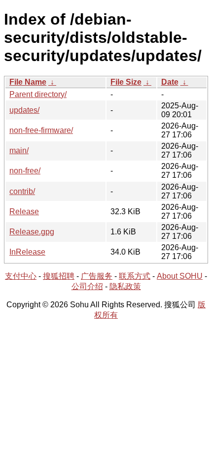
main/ (19, 150)
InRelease (27, 252)
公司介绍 (87, 286)
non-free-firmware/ (41, 130)
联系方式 (134, 276)
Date (169, 82)
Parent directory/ (38, 94)
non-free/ (24, 170)
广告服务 (96, 276)
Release (24, 211)
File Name (27, 82)
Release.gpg (31, 232)
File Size (125, 82)
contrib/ (22, 191)
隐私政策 (125, 286)
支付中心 (20, 276)
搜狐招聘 (58, 276)
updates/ (24, 110)
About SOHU (180, 276)
